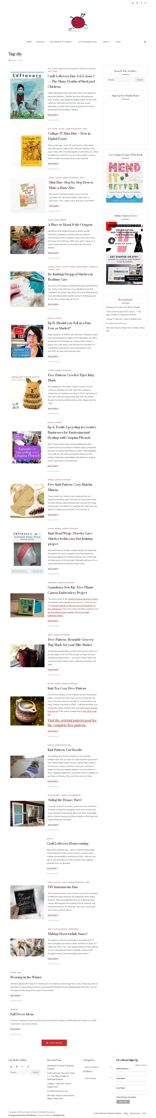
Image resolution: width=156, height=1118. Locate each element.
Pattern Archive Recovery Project (83, 599)
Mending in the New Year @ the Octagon (123, 307)
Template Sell (58, 1115)
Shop (118, 42)
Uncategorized (74, 795)
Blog (126, 1113)
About (106, 42)
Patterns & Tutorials (61, 42)
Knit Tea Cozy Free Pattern (67, 689)
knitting (72, 267)
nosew (61, 129)
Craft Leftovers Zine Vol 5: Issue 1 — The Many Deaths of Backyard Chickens (71, 81)
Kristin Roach (54, 120)
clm (49, 68)
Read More (52, 115)
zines (55, 71)
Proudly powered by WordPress (22, 1115)
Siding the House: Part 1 (65, 800)
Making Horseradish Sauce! (67, 934)
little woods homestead (68, 68)
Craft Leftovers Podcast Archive (107, 1113)
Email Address (123, 1069)
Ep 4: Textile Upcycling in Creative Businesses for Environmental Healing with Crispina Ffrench (72, 432)
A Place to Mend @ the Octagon (70, 225)
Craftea (51, 267)
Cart (144, 1113)
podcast (58, 318)
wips (58, 269)
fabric (50, 635)
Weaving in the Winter (26, 977)
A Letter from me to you (116, 323)
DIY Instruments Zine (63, 887)
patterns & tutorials (87, 68)
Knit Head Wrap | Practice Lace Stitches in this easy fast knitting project (70, 538)
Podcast (40, 42)
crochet (51, 370)
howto (55, 129)
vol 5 (50, 71)
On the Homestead (87, 42)
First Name (120, 1078)
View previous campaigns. (126, 1097)
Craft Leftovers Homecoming (67, 844)
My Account (135, 1113)
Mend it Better (60, 220)
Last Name (120, 1088)
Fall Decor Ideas (22, 1014)
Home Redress (54, 795)
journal (55, 68)
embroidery (52, 582)
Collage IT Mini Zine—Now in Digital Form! (123, 319)
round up (14, 1009)
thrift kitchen (73, 929)
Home (28, 42)
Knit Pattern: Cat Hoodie (65, 750)
